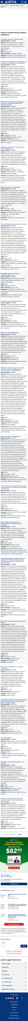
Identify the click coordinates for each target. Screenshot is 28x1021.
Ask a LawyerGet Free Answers (6, 875)
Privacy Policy (14, 1015)
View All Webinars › (14, 924)
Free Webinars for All (7, 890)
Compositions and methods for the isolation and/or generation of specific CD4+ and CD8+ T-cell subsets (14, 487)
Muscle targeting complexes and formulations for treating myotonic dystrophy (11, 523)
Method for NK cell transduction (10, 436)
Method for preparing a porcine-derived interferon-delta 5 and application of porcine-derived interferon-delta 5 (12, 369)
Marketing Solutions (8, 989)
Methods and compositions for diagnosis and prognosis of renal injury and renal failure (14, 62)
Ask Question (14, 884)
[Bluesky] (17, 998)
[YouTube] (8, 998)
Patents (7, 5)
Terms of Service (14, 1012)
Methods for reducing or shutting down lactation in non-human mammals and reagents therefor (12, 103)
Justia (2, 5)
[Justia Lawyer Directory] (21, 998)
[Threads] (15, 998)
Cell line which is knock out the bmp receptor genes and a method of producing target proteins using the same (14, 701)
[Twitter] (19, 998)
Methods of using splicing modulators (12, 301)
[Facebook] (11, 998)
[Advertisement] (14, 18)
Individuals (5, 967)
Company (14, 1007)
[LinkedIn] (6, 998)
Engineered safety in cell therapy (10, 187)
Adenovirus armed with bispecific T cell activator (12, 762)
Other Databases (7, 985)
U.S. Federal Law (7, 978)
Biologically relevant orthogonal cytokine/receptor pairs (10, 274)
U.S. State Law (6, 982)
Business (4, 971)
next (20, 834)
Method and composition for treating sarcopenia (12, 667)
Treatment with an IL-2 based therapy (12, 39)
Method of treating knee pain (9, 332)
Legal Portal (14, 1004)
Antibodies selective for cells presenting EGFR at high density (12, 147)
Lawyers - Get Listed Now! (14, 951)
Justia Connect (14, 1002)
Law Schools (6, 974)
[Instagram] (13, 998)
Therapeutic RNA (6, 737)
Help (14, 1010)
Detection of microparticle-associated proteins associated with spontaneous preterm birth (12, 800)
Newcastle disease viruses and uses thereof (13, 224)
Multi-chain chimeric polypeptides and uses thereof (13, 621)
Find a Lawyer (5, 939)
